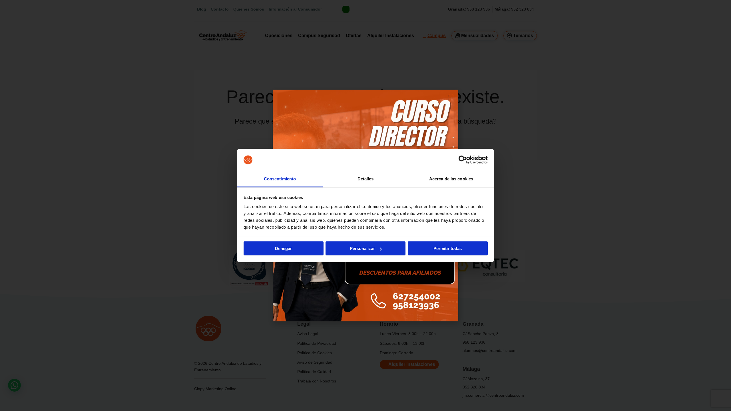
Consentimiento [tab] (280, 178)
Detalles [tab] (366, 178)
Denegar (283, 248)
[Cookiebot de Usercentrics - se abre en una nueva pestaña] (463, 160)
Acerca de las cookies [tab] (451, 178)
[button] (451, 97)
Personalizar (362, 248)
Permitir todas (447, 248)
